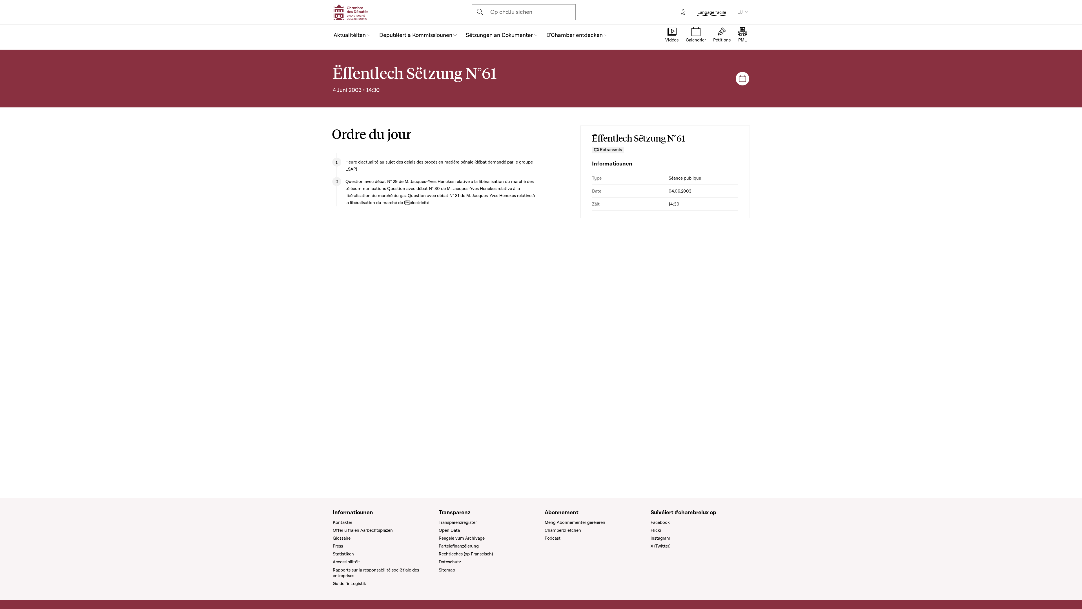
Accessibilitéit (346, 562)
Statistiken (343, 554)
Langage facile (711, 12)
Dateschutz (450, 562)
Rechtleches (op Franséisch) (466, 554)
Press (338, 546)
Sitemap (447, 570)
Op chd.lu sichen (511, 12)
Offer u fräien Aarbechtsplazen (363, 530)
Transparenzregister (458, 522)
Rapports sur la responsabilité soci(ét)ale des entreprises (376, 573)
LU (740, 12)
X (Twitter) (660, 546)
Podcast (552, 538)
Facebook (660, 522)
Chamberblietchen (563, 530)
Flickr (656, 530)
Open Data (449, 530)
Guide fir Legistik (349, 583)
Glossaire (342, 538)
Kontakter (342, 522)
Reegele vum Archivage (462, 538)
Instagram (660, 538)
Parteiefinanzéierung (459, 546)
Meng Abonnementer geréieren (575, 522)
